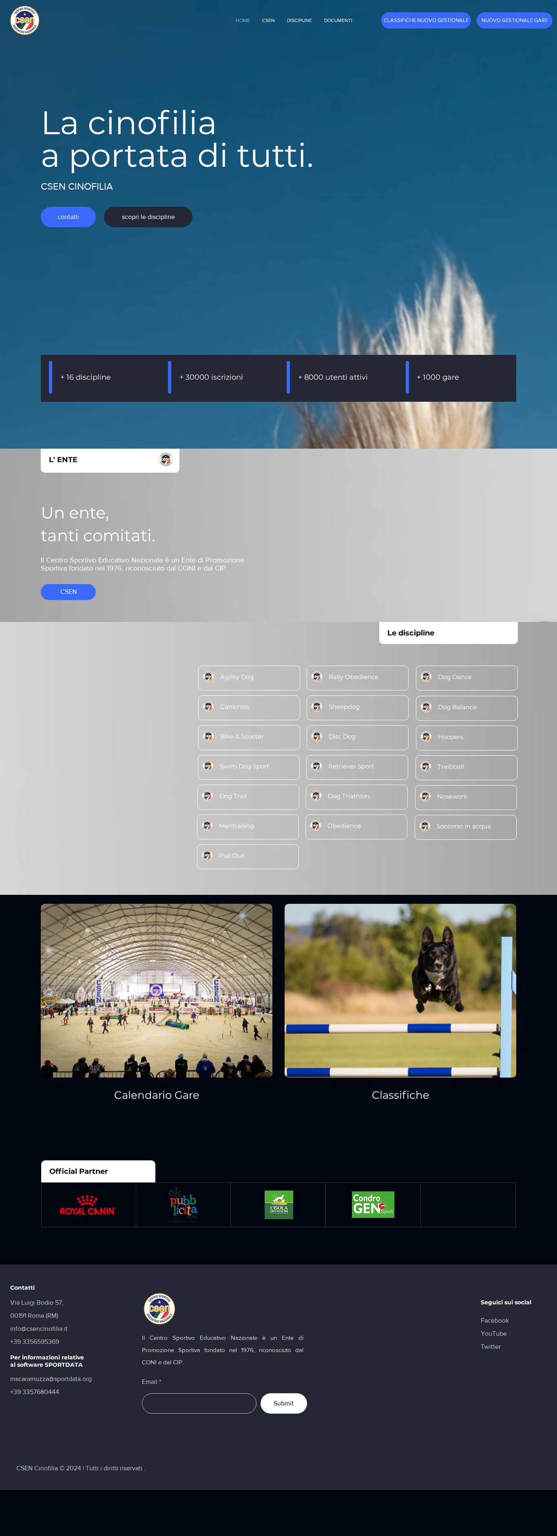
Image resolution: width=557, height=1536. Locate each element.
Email (149, 1382)
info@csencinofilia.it (39, 1328)
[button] (268, 20)
